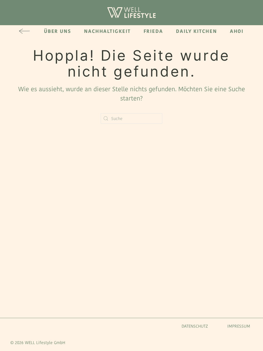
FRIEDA (153, 31)
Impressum (238, 326)
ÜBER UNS (57, 31)
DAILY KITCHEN (196, 31)
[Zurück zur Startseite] (131, 12)
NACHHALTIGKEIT (107, 31)
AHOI (237, 31)
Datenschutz (195, 326)
